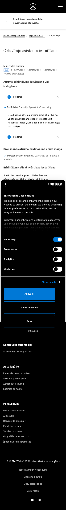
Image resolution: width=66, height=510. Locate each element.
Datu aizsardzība (33, 483)
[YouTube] (32, 500)
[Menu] (60, 6)
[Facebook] (25, 500)
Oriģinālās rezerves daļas (17, 436)
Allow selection (29, 307)
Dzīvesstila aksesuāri (14, 421)
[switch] (57, 249)
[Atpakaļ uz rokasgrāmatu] (8, 21)
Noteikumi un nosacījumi (33, 469)
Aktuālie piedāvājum (14, 378)
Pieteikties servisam (14, 410)
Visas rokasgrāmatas (14, 35)
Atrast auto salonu (13, 383)
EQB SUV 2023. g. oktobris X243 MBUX (37, 35)
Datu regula (33, 490)
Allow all (29, 293)
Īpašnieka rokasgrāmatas (17, 441)
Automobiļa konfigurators (17, 351)
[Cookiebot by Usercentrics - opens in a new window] (48, 184)
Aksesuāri (8, 415)
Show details (48, 282)
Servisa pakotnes (12, 431)
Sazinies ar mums (12, 389)
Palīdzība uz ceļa (12, 426)
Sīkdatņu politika (33, 476)
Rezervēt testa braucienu (17, 373)
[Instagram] (39, 500)
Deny (29, 321)
